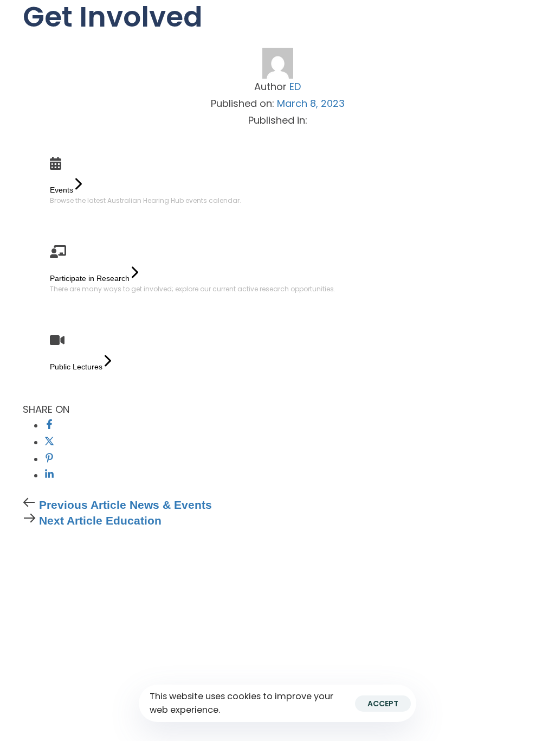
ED (295, 86)
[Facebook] (49, 425)
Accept (382, 703)
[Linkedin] (49, 475)
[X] (49, 442)
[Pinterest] (49, 459)
